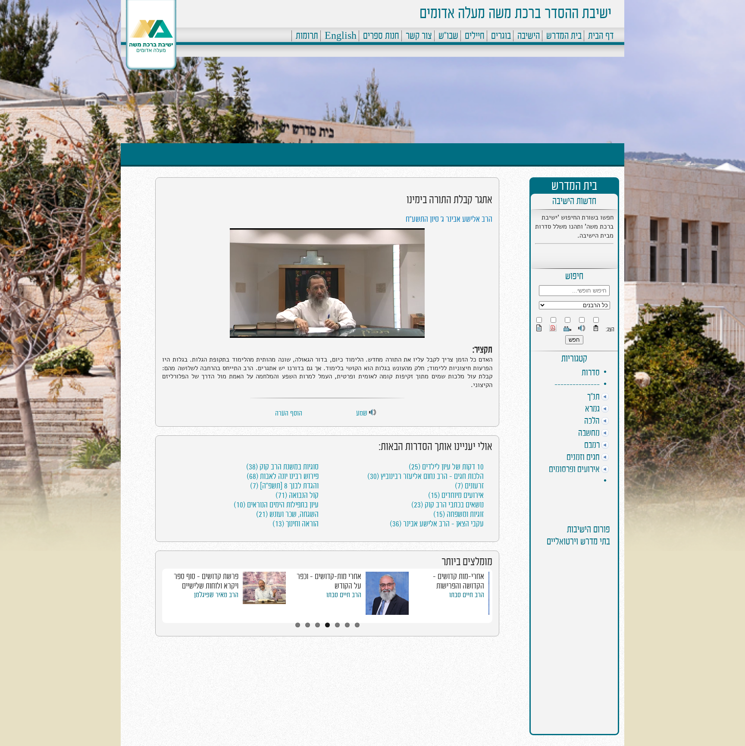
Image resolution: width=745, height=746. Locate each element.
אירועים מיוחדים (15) (456, 495)
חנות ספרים (381, 35)
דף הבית (601, 35)
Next (502, 594)
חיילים (475, 35)
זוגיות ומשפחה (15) (458, 514)
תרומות (307, 35)
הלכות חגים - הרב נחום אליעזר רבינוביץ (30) (425, 476)
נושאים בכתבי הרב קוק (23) (447, 505)
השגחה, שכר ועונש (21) (287, 514)
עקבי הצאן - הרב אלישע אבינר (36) (437, 524)
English (341, 35)
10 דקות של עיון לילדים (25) (446, 467)
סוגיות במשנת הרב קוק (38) (282, 467)
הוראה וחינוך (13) (295, 524)
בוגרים (501, 35)
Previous (152, 594)
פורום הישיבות (588, 529)
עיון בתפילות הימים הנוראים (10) (276, 505)
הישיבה (528, 35)
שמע (362, 413)
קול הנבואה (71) (297, 495)
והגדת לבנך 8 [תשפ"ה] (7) (284, 486)
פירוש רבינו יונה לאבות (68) (283, 476)
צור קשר (419, 35)
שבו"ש (448, 35)
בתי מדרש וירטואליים (578, 541)
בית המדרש (564, 35)
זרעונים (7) (469, 486)
